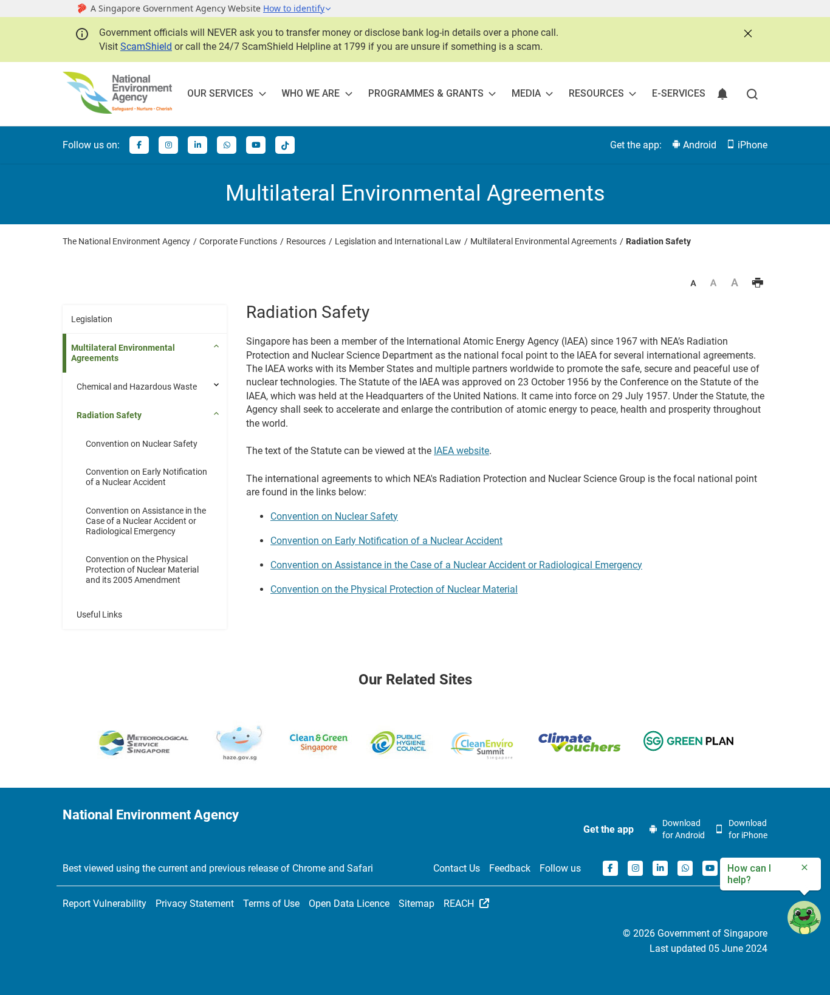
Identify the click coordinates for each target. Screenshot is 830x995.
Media (526, 93)
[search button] (752, 94)
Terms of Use (271, 903)
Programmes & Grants (426, 93)
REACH (460, 903)
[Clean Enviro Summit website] (482, 745)
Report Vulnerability (104, 903)
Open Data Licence (349, 903)
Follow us (560, 868)
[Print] (757, 284)
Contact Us (456, 868)
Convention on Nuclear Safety (141, 444)
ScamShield (146, 46)
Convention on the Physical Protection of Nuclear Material (394, 589)
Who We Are (310, 93)
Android (698, 145)
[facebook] (139, 145)
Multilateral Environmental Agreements (123, 353)
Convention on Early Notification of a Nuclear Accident (146, 477)
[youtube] (256, 145)
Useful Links (99, 614)
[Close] (746, 32)
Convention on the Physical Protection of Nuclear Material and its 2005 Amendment (142, 569)
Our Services (220, 93)
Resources (596, 93)
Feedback (509, 868)
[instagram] (168, 145)
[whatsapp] (226, 145)
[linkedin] (197, 145)
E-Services (678, 93)
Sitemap (416, 903)
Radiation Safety (109, 415)
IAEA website (461, 450)
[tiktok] (285, 145)
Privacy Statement (195, 903)
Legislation (91, 319)
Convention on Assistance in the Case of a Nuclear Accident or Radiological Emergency (146, 521)
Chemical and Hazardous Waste (137, 386)
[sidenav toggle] (217, 385)
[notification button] (722, 94)
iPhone (751, 145)
